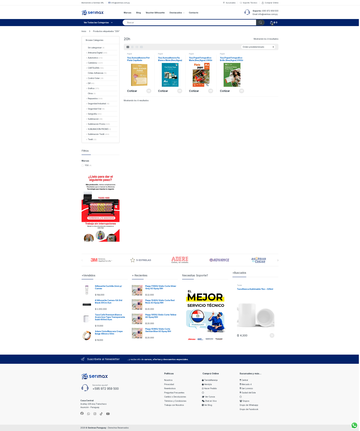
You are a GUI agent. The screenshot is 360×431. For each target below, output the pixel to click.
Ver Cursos (209, 396)
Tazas (239, 285)
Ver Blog (208, 405)
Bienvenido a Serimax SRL (93, 3)
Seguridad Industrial (98, 103)
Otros (92, 93)
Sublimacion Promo (99, 124)
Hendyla (208, 384)
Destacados (176, 12)
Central (244, 380)
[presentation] (277, 260)
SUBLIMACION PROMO (99, 129)
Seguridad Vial (96, 109)
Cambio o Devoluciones (175, 396)
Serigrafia (95, 114)
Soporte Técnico (250, 3)
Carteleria (95, 63)
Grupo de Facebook (249, 409)
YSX (87, 165)
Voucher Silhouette (155, 12)
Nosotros (168, 380)
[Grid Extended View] (132, 47)
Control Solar (95, 78)
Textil (92, 139)
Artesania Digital (97, 52)
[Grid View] (128, 47)
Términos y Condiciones (175, 401)
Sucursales (230, 3)
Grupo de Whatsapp (249, 405)
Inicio (84, 31)
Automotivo (95, 58)
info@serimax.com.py (120, 3)
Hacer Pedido (210, 388)
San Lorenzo (247, 388)
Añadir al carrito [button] (271, 335)
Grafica (93, 88)
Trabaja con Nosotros (174, 405)
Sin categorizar (96, 47)
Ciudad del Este (248, 392)
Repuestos (95, 98)
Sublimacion (95, 119)
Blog (138, 12)
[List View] (137, 47)
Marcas (127, 12)
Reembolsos (170, 388)
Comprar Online (271, 3)
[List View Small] (141, 47)
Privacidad (169, 384)
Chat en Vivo (210, 401)
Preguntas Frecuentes (174, 392)
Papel (129, 54)
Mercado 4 (246, 384)
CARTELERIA (96, 68)
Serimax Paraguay (97, 427)
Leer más (148, 91)
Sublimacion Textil (98, 134)
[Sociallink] (82, 413)
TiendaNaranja (211, 380)
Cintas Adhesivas (97, 73)
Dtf (91, 83)
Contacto (193, 12)
